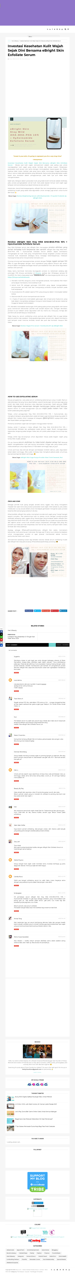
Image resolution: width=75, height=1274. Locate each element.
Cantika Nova (18, 876)
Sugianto (17, 656)
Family (32, 1253)
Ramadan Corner (35, 1259)
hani (15, 807)
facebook (66, 644)
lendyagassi (17, 893)
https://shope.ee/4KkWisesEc (19, 277)
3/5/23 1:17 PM (62, 788)
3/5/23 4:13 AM (61, 656)
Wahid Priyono (18, 860)
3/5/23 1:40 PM (61, 806)
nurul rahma (18, 680)
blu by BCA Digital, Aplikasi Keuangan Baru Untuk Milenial (33, 1097)
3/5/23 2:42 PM (61, 825)
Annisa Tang (18, 918)
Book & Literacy (11, 1253)
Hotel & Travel (43, 1256)
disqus (59, 644)
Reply (16, 672)
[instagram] (57, 29)
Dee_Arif (17, 842)
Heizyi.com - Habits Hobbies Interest (24, 1269)
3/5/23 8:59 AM (61, 716)
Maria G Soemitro (19, 735)
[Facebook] (1, 631)
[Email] (1, 642)
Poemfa (24, 1259)
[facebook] (52, 29)
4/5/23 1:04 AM (61, 918)
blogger (52, 644)
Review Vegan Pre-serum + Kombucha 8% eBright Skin (42, 326)
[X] (1, 634)
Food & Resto (56, 1253)
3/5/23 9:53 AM (61, 751)
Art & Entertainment (33, 1250)
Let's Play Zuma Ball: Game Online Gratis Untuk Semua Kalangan (36, 1111)
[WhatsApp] (1, 637)
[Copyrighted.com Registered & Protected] (37, 1203)
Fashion (39, 1253)
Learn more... (37, 1072)
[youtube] (62, 29)
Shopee (38, 273)
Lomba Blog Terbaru (13, 1259)
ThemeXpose (20, 1271)
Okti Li (16, 770)
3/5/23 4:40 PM (61, 893)
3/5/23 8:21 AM (62, 698)
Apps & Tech (20, 1250)
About (37, 1269)
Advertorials (10, 1250)
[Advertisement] (37, 13)
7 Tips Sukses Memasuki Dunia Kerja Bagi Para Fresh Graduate (35, 1126)
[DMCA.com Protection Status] (37, 1207)
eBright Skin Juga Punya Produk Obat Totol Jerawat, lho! (42, 457)
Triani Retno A (18, 698)
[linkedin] (50, 29)
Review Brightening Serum (27, 196)
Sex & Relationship (48, 1259)
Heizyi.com (13, 29)
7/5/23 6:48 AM (61, 936)
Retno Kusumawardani (21, 937)
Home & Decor (31, 1256)
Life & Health (62, 1256)
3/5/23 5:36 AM (61, 680)
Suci (15, 717)
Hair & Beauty (15, 41)
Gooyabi (27, 1271)
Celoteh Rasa (23, 1253)
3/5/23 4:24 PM (61, 876)
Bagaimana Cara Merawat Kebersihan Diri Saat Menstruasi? (34, 1119)
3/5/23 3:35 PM (61, 841)
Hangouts (21, 1256)
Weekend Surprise (12, 1262)
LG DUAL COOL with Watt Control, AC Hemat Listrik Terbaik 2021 (36, 1104)
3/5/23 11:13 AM (61, 770)
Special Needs (61, 1259)
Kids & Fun (53, 1256)
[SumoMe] (1, 645)
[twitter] (54, 29)
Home (9, 41)
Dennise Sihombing (20, 752)
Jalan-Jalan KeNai (19, 825)
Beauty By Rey (19, 788)
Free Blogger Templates (36, 1271)
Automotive (45, 1250)
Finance (47, 1253)
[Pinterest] (1, 639)
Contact (42, 1269)
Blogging (54, 1250)
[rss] (47, 29)
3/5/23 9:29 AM (61, 735)
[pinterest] (59, 29)
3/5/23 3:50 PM (61, 860)
